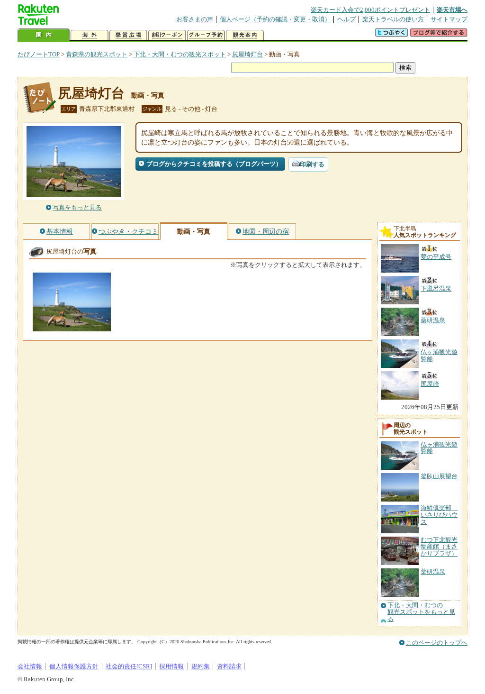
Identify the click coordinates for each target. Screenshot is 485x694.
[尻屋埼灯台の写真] (72, 327)
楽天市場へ (452, 9)
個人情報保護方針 (74, 666)
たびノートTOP (39, 54)
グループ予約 (206, 35)
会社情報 (30, 666)
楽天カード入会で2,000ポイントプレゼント (370, 9)
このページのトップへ (436, 642)
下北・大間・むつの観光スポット (180, 54)
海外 (89, 35)
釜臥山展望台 (439, 476)
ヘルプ (346, 19)
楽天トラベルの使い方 (393, 19)
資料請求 (229, 666)
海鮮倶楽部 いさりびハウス (439, 514)
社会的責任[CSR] (129, 666)
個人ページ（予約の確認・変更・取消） (275, 19)
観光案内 (245, 35)
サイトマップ (449, 19)
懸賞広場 (128, 35)
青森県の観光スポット (96, 54)
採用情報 (171, 666)
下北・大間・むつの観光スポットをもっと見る (421, 612)
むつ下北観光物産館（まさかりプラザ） (439, 546)
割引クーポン (167, 35)
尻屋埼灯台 (247, 54)
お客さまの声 (194, 19)
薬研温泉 (433, 571)
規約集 (200, 666)
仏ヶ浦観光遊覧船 (439, 448)
